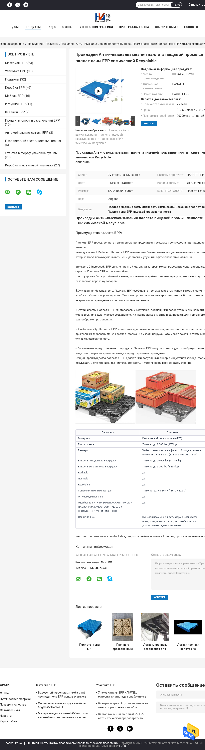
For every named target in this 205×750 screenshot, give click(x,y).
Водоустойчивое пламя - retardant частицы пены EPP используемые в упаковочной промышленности (62, 695)
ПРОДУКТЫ (33, 27)
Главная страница (12, 43)
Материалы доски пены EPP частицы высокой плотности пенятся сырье (63, 715)
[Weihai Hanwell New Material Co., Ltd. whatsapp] (21, 192)
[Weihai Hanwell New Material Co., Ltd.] (102, 18)
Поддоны (52, 43)
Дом (15, 27)
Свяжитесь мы (166, 27)
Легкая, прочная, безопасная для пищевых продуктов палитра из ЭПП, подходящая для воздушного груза (155, 647)
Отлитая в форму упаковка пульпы (31, 153)
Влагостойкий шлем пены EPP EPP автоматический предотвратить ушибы (121, 717)
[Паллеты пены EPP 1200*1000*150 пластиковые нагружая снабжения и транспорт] (89, 627)
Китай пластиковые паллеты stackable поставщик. (84, 743)
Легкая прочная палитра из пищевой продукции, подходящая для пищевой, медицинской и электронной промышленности (188, 647)
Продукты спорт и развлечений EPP (32, 120)
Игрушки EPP (15, 104)
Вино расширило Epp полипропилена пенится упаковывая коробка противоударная (123, 706)
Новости (191, 27)
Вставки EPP (15, 112)
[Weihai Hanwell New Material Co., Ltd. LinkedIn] (25, 4)
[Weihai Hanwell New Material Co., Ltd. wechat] (31, 192)
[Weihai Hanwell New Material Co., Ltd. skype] (42, 192)
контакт (149, 123)
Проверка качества (134, 27)
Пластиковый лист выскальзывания (33, 141)
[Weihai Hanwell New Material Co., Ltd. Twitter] (18, 5)
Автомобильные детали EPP (26, 133)
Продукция (35, 43)
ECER (122, 745)
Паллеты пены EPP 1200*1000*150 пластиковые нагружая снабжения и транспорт (89, 647)
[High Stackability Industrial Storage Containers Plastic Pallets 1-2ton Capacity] (98, 91)
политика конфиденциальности (27, 743)
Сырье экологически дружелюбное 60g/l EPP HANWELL (62, 705)
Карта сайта (8, 721)
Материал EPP (16, 63)
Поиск (176, 4)
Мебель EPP (14, 96)
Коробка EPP (15, 88)
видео (51, 27)
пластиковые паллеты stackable (103, 536)
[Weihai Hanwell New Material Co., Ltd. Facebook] (9, 4)
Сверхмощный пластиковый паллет (150, 536)
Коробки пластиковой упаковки (29, 165)
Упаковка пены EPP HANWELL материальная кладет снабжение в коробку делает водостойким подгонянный (122, 695)
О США (66, 27)
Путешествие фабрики (95, 27)
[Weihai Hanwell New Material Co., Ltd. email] (10, 192)
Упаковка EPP (15, 71)
